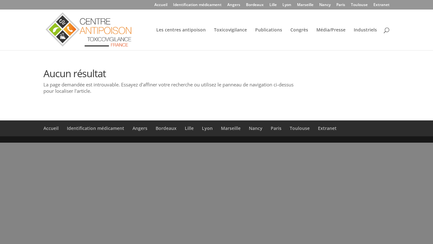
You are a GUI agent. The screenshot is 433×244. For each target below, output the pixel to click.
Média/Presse (331, 30)
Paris (340, 5)
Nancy (325, 5)
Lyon (286, 5)
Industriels (365, 30)
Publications (268, 30)
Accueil (160, 5)
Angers (233, 5)
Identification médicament (197, 5)
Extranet (381, 5)
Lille (273, 5)
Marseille (305, 5)
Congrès (299, 30)
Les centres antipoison (181, 30)
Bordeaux (255, 5)
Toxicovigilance (230, 30)
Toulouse (359, 5)
